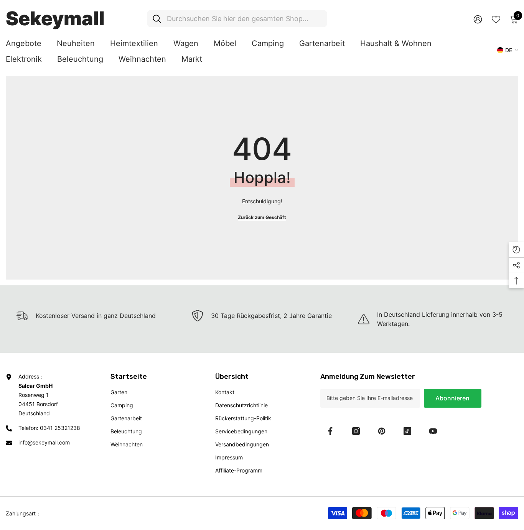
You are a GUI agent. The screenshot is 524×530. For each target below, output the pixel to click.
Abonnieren (452, 398)
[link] (262, 316)
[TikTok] (407, 431)
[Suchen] (237, 18)
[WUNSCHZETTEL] (496, 19)
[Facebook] (330, 431)
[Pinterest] (382, 431)
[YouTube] (433, 431)
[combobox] (244, 18)
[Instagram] (356, 431)
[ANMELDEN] (477, 19)
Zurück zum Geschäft (262, 217)
